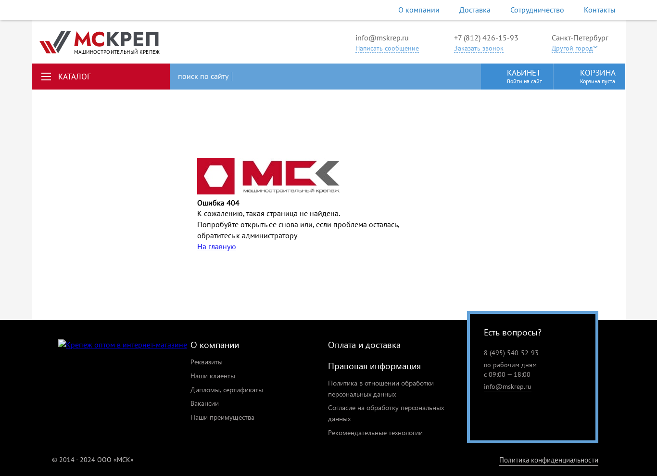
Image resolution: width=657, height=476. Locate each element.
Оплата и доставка (364, 344)
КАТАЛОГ (74, 76)
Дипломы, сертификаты (226, 389)
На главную (216, 246)
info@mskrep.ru (382, 37)
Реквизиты (206, 361)
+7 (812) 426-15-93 (486, 37)
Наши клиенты (212, 375)
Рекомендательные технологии (375, 432)
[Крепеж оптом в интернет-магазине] (122, 344)
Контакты (600, 9)
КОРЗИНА (598, 76)
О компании (419, 9)
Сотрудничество (537, 9)
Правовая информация (374, 366)
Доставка (475, 9)
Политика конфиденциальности (548, 459)
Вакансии (204, 403)
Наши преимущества (222, 417)
